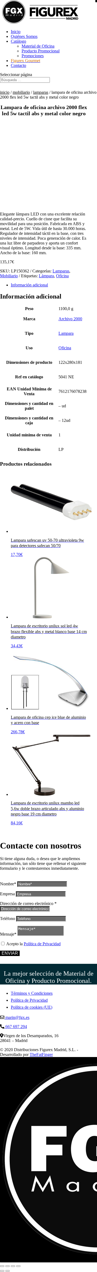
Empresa (7, 894)
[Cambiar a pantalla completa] (7, 1266)
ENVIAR (10, 953)
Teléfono (7, 918)
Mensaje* (8, 934)
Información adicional (29, 285)
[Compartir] (13, 1266)
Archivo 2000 (70, 319)
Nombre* (8, 884)
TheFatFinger (41, 1054)
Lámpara (46, 276)
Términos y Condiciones (32, 993)
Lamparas (40, 92)
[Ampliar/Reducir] (2, 1266)
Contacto (18, 65)
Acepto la (33, 944)
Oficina (62, 276)
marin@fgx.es (16, 1017)
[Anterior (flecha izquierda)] (2, 1271)
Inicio (15, 31)
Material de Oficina (38, 46)
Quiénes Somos (24, 36)
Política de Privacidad (42, 944)
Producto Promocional (41, 51)
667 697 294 (15, 1026)
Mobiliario (21, 92)
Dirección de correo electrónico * (28, 903)
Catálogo (18, 41)
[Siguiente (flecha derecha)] (7, 1271)
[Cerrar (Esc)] (18, 1266)
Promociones (33, 55)
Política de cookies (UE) (31, 1007)
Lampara (66, 333)
